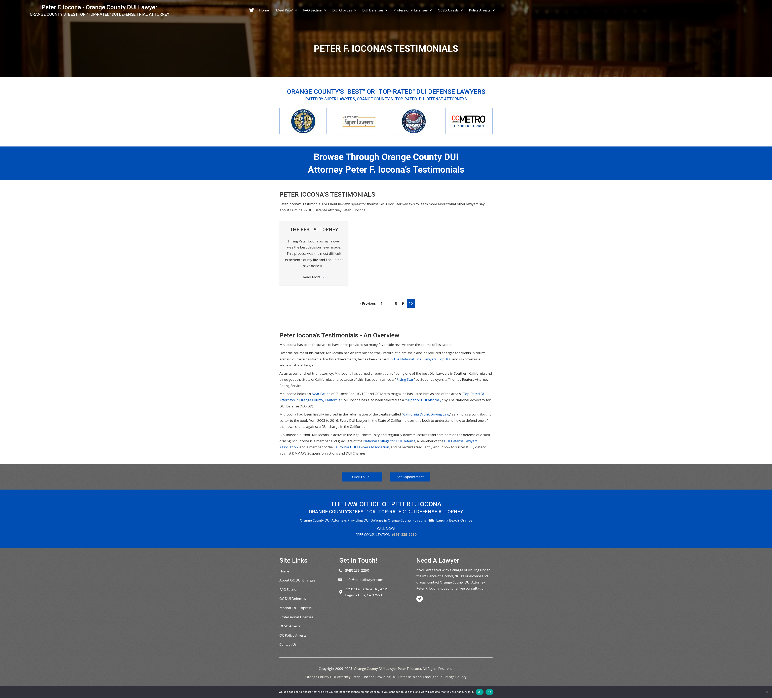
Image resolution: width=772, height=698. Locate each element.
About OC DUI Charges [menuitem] (297, 580)
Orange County (455, 676)
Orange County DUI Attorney (328, 676)
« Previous (367, 303)
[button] (362, 476)
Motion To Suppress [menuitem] (295, 607)
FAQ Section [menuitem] (288, 589)
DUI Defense (401, 676)
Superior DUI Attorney (423, 400)
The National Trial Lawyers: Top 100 (422, 359)
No (489, 691)
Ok (479, 691)
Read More (314, 277)
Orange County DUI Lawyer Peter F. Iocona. (388, 668)
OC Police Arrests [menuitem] (292, 635)
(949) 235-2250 (404, 534)
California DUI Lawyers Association (361, 447)
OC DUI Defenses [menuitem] (292, 598)
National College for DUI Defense (389, 441)
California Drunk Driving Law (426, 414)
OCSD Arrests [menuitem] (289, 626)
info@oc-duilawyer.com (364, 579)
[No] (767, 692)
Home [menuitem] (284, 571)
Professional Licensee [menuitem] (296, 617)
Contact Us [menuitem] (288, 644)
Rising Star (404, 379)
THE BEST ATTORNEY (314, 229)
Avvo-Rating (321, 393)
